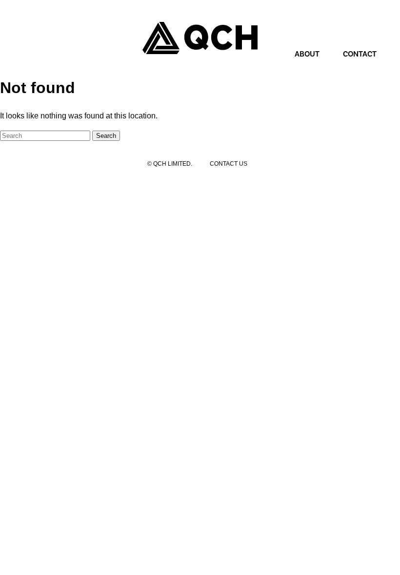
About (307, 54)
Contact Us (228, 163)
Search (106, 135)
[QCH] (200, 38)
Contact (360, 54)
